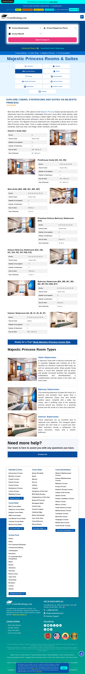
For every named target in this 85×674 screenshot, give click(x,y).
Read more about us (20, 614)
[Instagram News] (51, 629)
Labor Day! (53, 2)
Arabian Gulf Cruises (62, 492)
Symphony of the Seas (40, 491)
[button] (25, 28)
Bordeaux (12, 583)
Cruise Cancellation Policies (15, 657)
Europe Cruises (60, 486)
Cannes (11, 586)
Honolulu (12, 571)
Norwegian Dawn (38, 503)
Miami (11, 562)
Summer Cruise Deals (16, 521)
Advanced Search (29, 48)
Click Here (60, 48)
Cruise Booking (20, 53)
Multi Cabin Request (14, 625)
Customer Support (52, 616)
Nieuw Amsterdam (38, 515)
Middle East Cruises (62, 522)
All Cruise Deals (15, 528)
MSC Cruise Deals (15, 506)
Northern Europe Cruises (64, 489)
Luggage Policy (30, 657)
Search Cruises (41, 40)
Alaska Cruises (60, 495)
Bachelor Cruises (14, 476)
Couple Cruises (14, 479)
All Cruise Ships (38, 528)
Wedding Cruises (14, 494)
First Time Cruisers (71, 657)
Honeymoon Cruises (16, 488)
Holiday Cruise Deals (16, 512)
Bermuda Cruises (61, 516)
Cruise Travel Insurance (66, 655)
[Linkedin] (60, 625)
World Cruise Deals (15, 524)
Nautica (34, 479)
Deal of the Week (27, 9)
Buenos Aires (13, 574)
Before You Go (15, 655)
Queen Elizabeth (37, 473)
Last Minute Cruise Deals (17, 518)
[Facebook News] (45, 629)
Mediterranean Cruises (63, 510)
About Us (10, 662)
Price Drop (11, 9)
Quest (34, 476)
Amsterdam (12, 580)
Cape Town (12, 577)
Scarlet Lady (36, 506)
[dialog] (7, 1)
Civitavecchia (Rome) (16, 547)
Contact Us (66, 662)
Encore (34, 482)
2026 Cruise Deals (15, 515)
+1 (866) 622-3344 (52, 610)
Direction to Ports (41, 657)
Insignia (35, 488)
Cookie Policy (58, 662)
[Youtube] (48, 625)
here (25, 670)
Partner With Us (29, 662)
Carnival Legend (37, 509)
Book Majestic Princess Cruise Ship (51, 342)
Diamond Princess (38, 500)
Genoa (11, 538)
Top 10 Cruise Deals (14, 633)
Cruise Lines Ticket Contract (56, 657)
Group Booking (49, 9)
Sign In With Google (62, 9)
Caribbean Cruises (61, 513)
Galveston (12, 568)
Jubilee (34, 485)
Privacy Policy (35, 668)
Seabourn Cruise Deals (16, 509)
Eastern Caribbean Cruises (64, 498)
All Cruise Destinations (64, 530)
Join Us (37, 662)
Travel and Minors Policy (38, 655)
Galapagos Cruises (62, 519)
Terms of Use (49, 662)
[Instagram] (51, 625)
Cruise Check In (25, 655)
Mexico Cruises (60, 504)
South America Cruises (63, 507)
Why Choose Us (19, 662)
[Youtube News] (48, 629)
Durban (11, 589)
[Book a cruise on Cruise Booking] (14, 17)
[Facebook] (45, 625)
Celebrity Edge (37, 512)
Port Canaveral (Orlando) (17, 544)
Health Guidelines (52, 655)
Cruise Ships (34, 53)
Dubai (11, 541)
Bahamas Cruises (61, 483)
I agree (63, 668)
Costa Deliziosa (37, 521)
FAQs (42, 662)
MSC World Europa (38, 494)
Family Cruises (14, 482)
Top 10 (18, 9)
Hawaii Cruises (60, 501)
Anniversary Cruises (16, 473)
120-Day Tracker (38, 9)
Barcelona (12, 553)
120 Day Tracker (13, 628)
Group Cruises (14, 485)
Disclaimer (74, 662)
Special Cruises (15, 498)
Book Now (73, 9)
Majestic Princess (48, 53)
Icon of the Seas (37, 518)
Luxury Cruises (14, 491)
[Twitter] (54, 625)
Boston (11, 565)
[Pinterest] (57, 625)
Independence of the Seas (41, 497)
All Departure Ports (16, 593)
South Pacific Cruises (62, 525)
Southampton (13, 550)
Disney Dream (37, 524)
